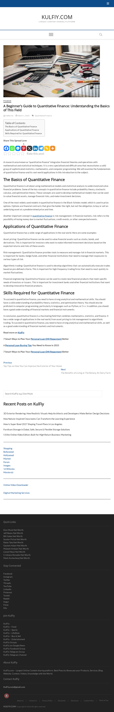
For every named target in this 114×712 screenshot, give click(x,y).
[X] (29, 147)
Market (7, 458)
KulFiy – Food (9, 626)
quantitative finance (42, 215)
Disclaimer (62, 701)
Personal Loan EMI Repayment (46, 339)
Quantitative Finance (43, 116)
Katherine (9, 116)
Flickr (6, 605)
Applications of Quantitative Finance (22, 130)
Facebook (7, 573)
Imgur (6, 601)
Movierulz (8, 472)
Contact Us (33, 701)
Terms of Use (103, 700)
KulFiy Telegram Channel (15, 655)
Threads (7, 583)
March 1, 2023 (23, 116)
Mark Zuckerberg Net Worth (16, 558)
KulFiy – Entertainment (14, 639)
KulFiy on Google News (14, 645)
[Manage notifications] (6, 695)
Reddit (6, 598)
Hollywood (8, 455)
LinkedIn (7, 589)
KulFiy (21, 332)
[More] (52, 147)
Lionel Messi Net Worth (14, 552)
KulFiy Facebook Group (14, 648)
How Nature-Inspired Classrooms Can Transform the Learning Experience (39, 418)
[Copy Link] (46, 147)
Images (7, 465)
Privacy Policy (47, 701)
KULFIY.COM (57, 17)
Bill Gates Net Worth (13, 536)
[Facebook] (6, 147)
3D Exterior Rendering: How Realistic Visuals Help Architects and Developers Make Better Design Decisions (56, 413)
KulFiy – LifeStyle (11, 633)
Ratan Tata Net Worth (13, 542)
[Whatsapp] (12, 147)
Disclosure (75, 701)
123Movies (9, 469)
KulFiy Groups (10, 642)
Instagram (8, 576)
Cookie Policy (89, 701)
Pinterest (7, 592)
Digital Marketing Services (16, 492)
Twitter (6, 580)
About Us (20, 701)
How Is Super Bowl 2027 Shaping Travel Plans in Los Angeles (32, 424)
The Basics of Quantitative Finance (21, 126)
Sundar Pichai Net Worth (15, 539)
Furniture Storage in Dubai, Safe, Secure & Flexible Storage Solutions (36, 429)
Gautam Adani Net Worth (15, 545)
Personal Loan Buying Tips (18, 345)
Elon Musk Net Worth (13, 530)
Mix (5, 608)
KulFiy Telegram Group (14, 651)
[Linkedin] (35, 147)
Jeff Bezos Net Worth (13, 533)
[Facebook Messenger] (17, 147)
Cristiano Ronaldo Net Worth (17, 555)
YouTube (7, 586)
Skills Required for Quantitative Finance (23, 133)
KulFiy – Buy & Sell (12, 636)
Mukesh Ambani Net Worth (16, 548)
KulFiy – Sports (10, 630)
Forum (6, 462)
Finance (7, 101)
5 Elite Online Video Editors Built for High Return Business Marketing (37, 434)
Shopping (7, 448)
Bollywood (8, 451)
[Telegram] (41, 147)
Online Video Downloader (15, 485)
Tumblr (6, 595)
